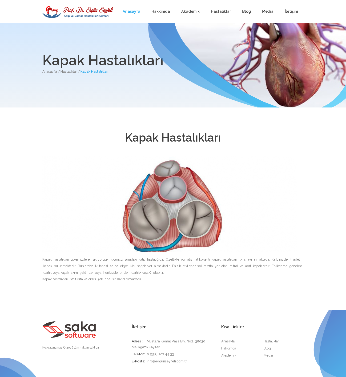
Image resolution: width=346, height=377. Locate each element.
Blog (246, 11)
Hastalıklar (221, 11)
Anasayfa (131, 11)
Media (268, 11)
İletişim (291, 11)
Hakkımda (161, 11)
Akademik (190, 11)
